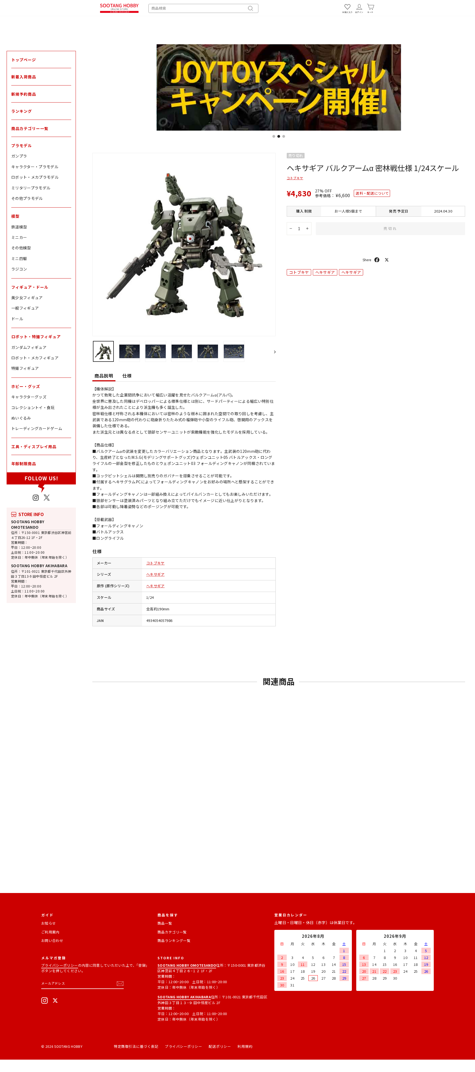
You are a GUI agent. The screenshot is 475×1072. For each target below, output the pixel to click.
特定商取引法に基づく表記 (136, 1046)
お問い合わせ (52, 940)
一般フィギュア (25, 308)
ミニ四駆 (19, 258)
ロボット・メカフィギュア (35, 357)
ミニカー (19, 237)
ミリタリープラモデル (31, 188)
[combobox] (203, 8)
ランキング (21, 111)
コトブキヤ (155, 563)
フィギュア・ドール (29, 287)
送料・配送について (372, 193)
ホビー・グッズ (25, 386)
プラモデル (21, 145)
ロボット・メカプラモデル (35, 177)
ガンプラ (19, 156)
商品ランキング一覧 (174, 940)
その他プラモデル (27, 198)
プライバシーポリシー (59, 965)
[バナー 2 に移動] (278, 136)
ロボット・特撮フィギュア (36, 336)
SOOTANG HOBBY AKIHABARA (39, 565)
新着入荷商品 (23, 76)
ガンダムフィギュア (28, 347)
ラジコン (19, 269)
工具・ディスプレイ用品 (33, 446)
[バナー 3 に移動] (283, 136)
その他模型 (21, 247)
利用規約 (245, 1046)
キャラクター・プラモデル (34, 166)
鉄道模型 (19, 227)
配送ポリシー (220, 1046)
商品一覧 (165, 923)
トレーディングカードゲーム (36, 428)
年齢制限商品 (23, 463)
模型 (15, 216)
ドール (17, 318)
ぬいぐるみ (21, 418)
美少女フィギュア (27, 297)
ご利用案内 (50, 932)
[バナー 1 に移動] (273, 136)
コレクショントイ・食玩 (33, 407)
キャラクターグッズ (28, 396)
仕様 (127, 375)
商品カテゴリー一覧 (29, 128)
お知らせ (48, 923)
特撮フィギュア (25, 368)
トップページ (23, 59)
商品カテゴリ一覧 (172, 932)
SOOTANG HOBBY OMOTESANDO (28, 524)
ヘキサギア (155, 574)
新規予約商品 (23, 94)
